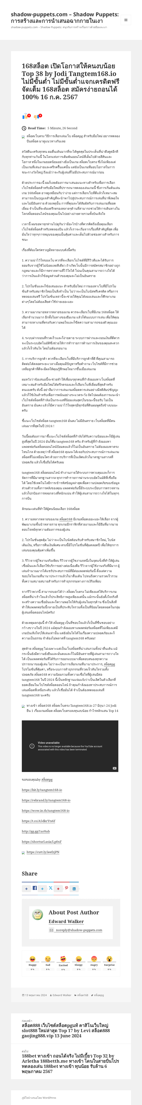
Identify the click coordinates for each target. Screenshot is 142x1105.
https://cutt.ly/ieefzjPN (43, 852)
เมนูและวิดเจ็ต (126, 20)
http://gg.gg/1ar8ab (36, 831)
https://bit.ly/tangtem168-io (42, 790)
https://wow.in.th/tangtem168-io (46, 810)
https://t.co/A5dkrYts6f (38, 821)
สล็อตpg (109, 664)
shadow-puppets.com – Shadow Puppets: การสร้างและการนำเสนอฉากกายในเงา (65, 17)
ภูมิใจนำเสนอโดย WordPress (39, 1097)
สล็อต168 (65, 519)
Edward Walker (66, 921)
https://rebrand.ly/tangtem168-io (46, 800)
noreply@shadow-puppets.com (79, 930)
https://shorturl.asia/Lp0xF (42, 841)
